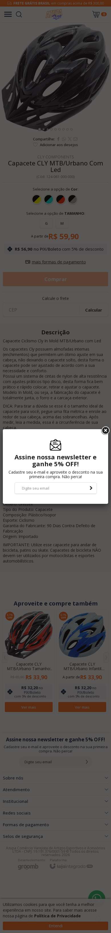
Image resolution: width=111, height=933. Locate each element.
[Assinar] (91, 488)
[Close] (105, 430)
